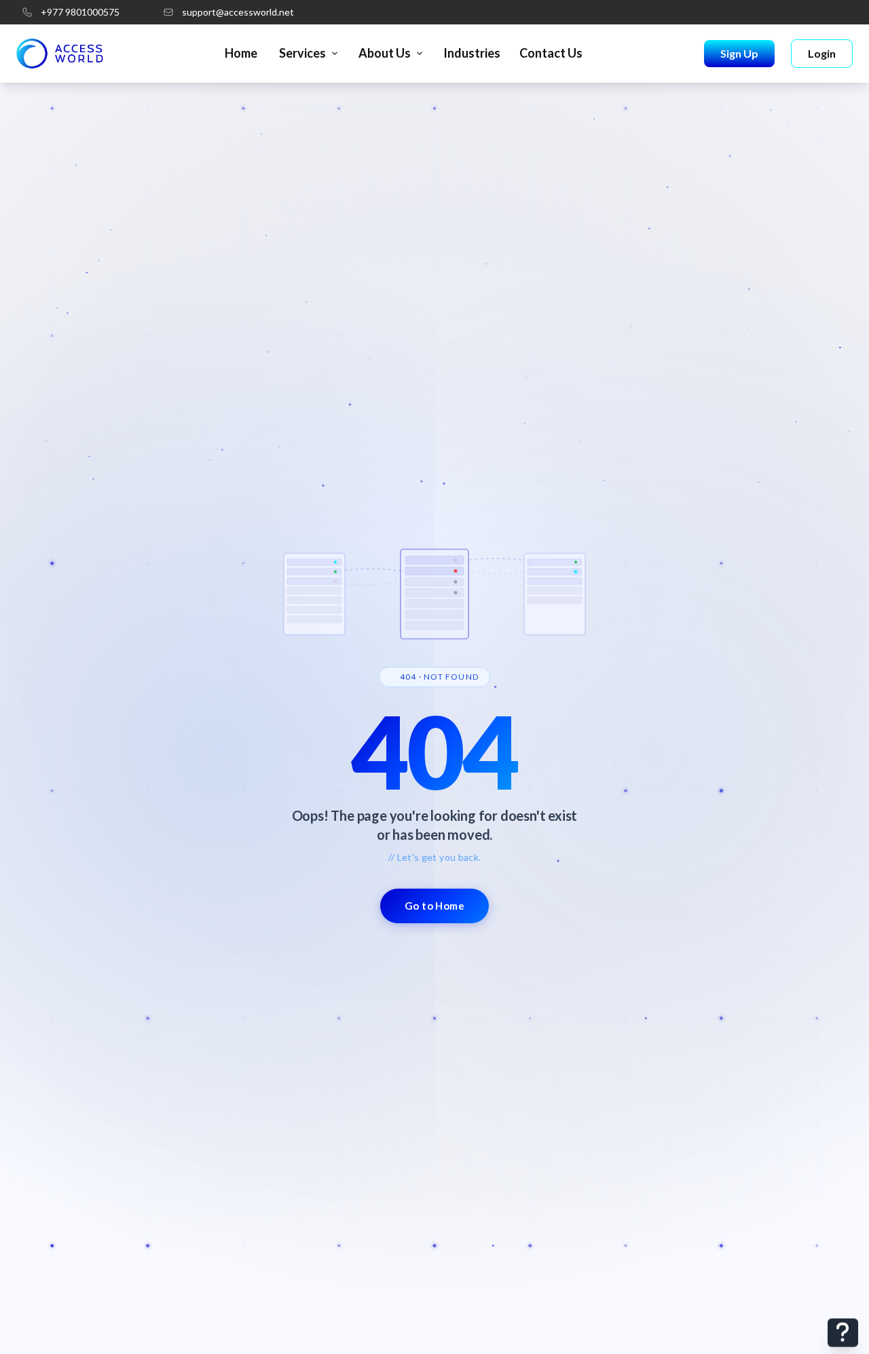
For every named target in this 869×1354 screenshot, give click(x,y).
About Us (384, 52)
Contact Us (551, 52)
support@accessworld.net (238, 12)
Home (241, 52)
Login (822, 53)
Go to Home (435, 906)
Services (302, 52)
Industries (471, 52)
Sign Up (739, 53)
